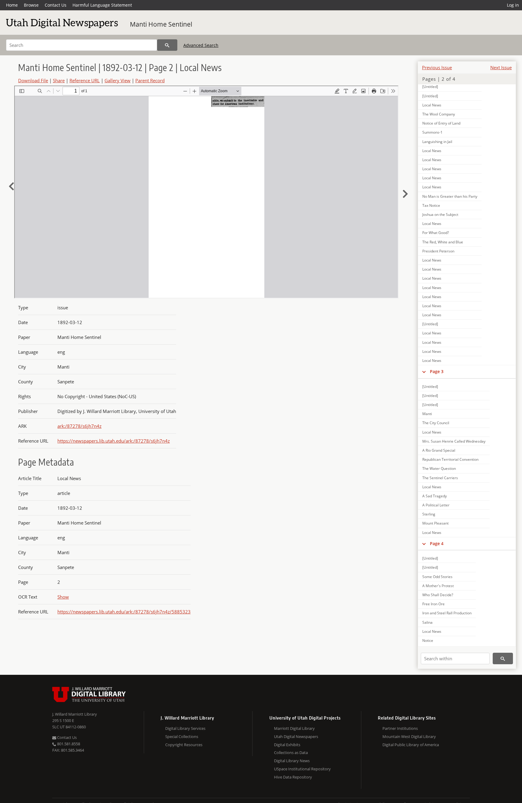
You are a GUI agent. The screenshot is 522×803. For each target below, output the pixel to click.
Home (12, 5)
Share (59, 80)
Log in (513, 5)
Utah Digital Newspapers (296, 736)
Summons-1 (432, 132)
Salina (427, 622)
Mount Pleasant (435, 523)
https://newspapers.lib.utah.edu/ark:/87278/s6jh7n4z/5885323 (124, 612)
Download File (33, 80)
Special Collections (181, 736)
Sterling (428, 514)
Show (63, 597)
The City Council (435, 422)
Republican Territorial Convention (450, 459)
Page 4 (436, 543)
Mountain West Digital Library (409, 736)
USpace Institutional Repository (302, 769)
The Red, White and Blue (442, 242)
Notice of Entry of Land (441, 123)
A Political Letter (436, 505)
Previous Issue (437, 67)
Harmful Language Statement (102, 5)
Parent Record (150, 80)
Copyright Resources (183, 744)
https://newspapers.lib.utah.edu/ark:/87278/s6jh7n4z (113, 441)
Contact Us (55, 5)
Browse (31, 5)
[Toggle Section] (424, 371)
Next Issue (501, 67)
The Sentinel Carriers (440, 477)
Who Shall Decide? (437, 594)
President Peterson (438, 251)
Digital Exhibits (287, 744)
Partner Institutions (400, 728)
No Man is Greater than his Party (449, 196)
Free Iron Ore (433, 603)
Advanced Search (200, 45)
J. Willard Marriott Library (74, 714)
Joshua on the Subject (440, 214)
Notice (427, 640)
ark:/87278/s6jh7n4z (79, 426)
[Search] (167, 45)
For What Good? (435, 232)
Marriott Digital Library (294, 728)
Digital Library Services (185, 728)
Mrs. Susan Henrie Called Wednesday (453, 441)
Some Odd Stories (437, 576)
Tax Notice (431, 205)
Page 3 (436, 371)
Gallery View (117, 80)
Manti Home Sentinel (161, 24)
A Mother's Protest (438, 585)
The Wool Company (438, 114)
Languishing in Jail (437, 141)
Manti (427, 413)
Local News (431, 105)
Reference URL (84, 80)
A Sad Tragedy (434, 496)
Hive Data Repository (293, 777)
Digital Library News (292, 760)
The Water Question (439, 468)
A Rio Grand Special (438, 450)
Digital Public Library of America (410, 744)
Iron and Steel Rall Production (447, 613)
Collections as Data (291, 752)
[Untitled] (430, 86)
